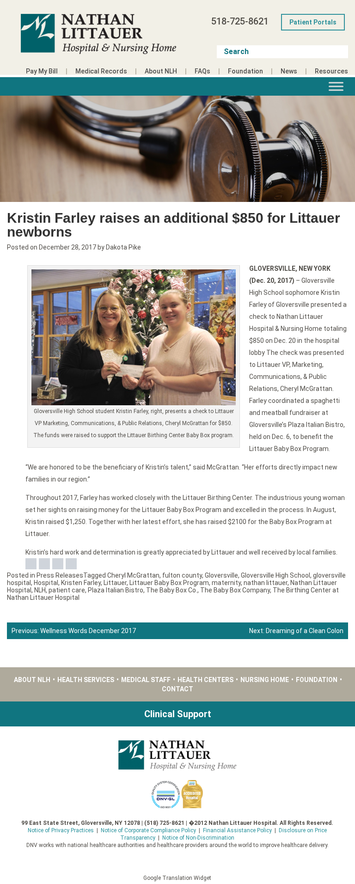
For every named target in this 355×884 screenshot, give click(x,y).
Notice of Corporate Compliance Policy (148, 830)
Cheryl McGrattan (133, 575)
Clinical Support (177, 713)
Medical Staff (146, 679)
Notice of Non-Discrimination (198, 838)
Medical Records (101, 71)
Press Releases (60, 575)
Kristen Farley (81, 582)
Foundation (245, 71)
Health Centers (205, 679)
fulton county (182, 575)
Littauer (115, 582)
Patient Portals (313, 22)
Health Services (85, 679)
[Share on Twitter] (44, 563)
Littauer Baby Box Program (169, 582)
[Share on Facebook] (31, 563)
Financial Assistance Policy (237, 830)
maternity (226, 582)
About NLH (161, 71)
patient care (67, 590)
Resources (331, 71)
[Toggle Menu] (336, 86)
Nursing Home (264, 679)
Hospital (46, 582)
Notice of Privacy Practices (61, 830)
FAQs (202, 71)
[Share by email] (71, 563)
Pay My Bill (42, 71)
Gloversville (221, 575)
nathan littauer (266, 582)
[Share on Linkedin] (57, 563)
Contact (177, 689)
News (289, 71)
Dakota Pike (123, 247)
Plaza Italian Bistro (115, 590)
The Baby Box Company (235, 590)
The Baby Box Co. (171, 590)
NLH (40, 590)
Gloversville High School (275, 575)
